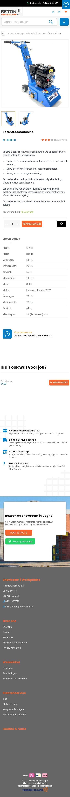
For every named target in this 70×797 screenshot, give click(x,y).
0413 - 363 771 (53, 3)
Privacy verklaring (12, 648)
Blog (5, 699)
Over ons (7, 627)
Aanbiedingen (10, 673)
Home (10, 33)
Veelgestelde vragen (13, 709)
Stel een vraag (10, 704)
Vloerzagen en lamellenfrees (28, 33)
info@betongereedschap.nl (19, 606)
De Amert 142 (10, 591)
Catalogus (8, 668)
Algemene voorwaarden (15, 642)
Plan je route (18, 532)
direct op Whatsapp (22, 541)
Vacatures (8, 637)
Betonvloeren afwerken (15, 678)
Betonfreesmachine (52, 33)
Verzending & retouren (14, 714)
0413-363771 (12, 601)
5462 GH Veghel (11, 596)
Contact (7, 632)
